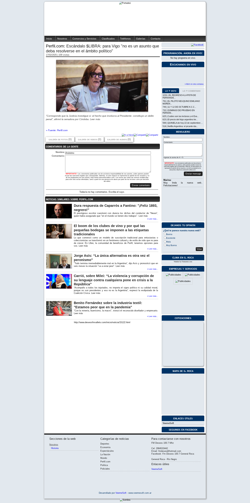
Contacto (155, 38)
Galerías (140, 38)
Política (104, 465)
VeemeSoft (168, 423)
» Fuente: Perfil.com (57, 130)
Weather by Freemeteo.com (183, 262)
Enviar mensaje (193, 173)
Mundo (103, 458)
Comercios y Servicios (84, 38)
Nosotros (62, 38)
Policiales (105, 468)
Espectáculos (107, 451)
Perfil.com (105, 461)
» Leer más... (152, 219)
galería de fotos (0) (60, 139)
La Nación (105, 454)
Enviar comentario (141, 185)
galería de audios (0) (119, 139)
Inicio (49, 38)
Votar (199, 249)
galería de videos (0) (89, 139)
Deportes (104, 443)
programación (172, 53)
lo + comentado (192, 90)
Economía (105, 447)
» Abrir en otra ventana (194, 84)
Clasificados (108, 38)
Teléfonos (125, 38)
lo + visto (170, 90)
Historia (55, 448)
